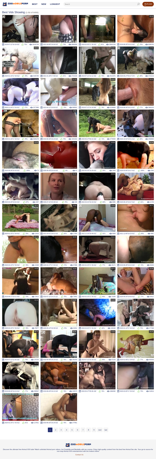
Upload (149, 4)
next (99, 430)
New (43, 4)
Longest (55, 4)
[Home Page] (15, 4)
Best (34, 4)
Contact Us (79, 455)
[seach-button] (138, 4)
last (106, 430)
